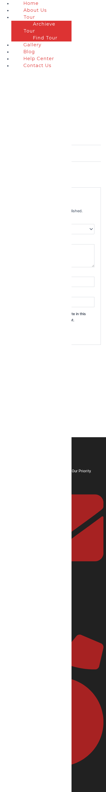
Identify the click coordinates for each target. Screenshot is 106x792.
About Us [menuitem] (35, 10)
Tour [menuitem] (29, 17)
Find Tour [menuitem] (45, 38)
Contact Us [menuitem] (37, 65)
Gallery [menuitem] (32, 45)
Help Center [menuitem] (38, 58)
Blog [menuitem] (29, 52)
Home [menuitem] (31, 3)
